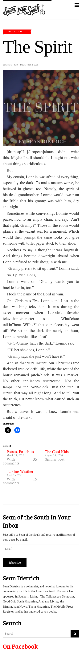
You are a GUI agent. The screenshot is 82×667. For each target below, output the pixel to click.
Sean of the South (15, 31)
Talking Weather (20, 471)
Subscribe (15, 562)
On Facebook (20, 646)
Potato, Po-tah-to (20, 451)
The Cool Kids (57, 451)
